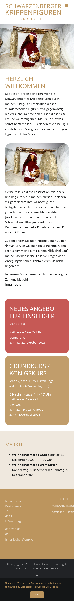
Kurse (20, 232)
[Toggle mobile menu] (67, 5)
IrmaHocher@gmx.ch (19, 539)
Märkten (14, 246)
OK (37, 594)
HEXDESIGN (51, 568)
